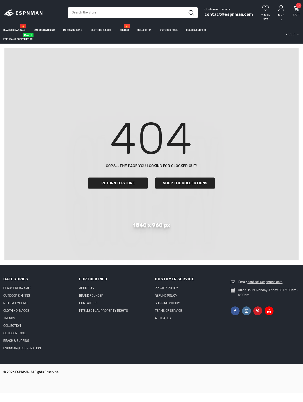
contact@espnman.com (229, 14)
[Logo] (32, 13)
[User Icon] (281, 8)
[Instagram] (246, 310)
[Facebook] (235, 310)
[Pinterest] (257, 310)
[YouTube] (269, 310)
